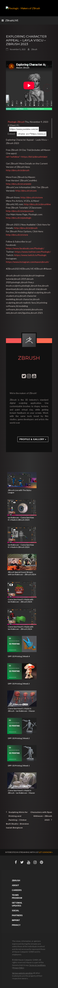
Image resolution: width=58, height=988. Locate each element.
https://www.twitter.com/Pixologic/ (33, 251)
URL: (17, 125)
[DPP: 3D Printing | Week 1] (22, 753)
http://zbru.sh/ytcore (26, 190)
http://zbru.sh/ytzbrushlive (37, 204)
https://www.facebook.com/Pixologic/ (25, 248)
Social (15, 910)
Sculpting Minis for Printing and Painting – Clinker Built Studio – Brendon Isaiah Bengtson (17, 820)
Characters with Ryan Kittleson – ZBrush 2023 (41, 816)
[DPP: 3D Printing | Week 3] (22, 671)
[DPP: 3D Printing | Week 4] (22, 644)
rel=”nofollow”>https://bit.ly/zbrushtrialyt (26, 156)
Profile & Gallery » (32, 439)
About (15, 885)
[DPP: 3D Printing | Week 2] (22, 725)
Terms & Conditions (37, 965)
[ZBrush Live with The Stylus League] (22, 480)
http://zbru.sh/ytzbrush (17, 170)
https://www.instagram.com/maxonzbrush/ (27, 261)
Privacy (16, 925)
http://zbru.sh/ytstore (32, 197)
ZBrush (34, 49)
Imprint (16, 920)
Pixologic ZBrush (16, 121)
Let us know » (46, 852)
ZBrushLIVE (11, 20)
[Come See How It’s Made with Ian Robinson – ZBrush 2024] (22, 589)
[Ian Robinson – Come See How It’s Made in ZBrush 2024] (22, 507)
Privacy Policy (18, 968)
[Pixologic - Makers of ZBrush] (23, 7)
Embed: (11, 133)
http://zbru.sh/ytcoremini (18, 183)
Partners (17, 915)
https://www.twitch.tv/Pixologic (30, 255)
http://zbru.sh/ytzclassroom (20, 211)
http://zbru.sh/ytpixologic (18, 217)
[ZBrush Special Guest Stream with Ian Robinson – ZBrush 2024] (22, 562)
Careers (17, 890)
